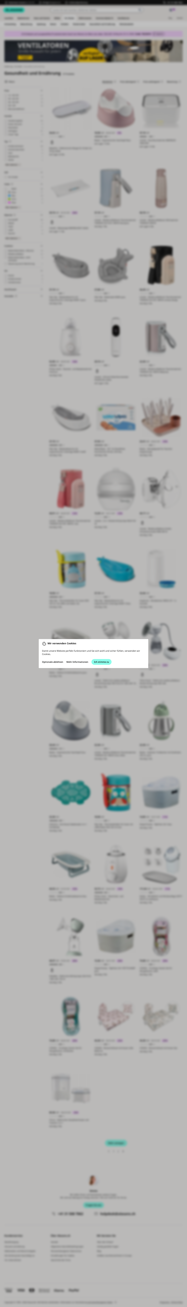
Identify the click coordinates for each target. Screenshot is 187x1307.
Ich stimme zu (101, 661)
